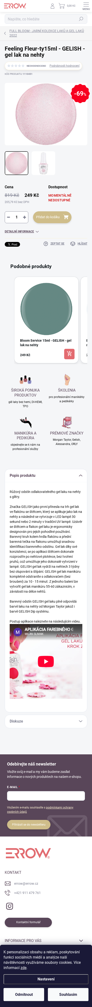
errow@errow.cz (26, 883)
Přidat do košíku (48, 217)
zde (23, 967)
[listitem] (46, 320)
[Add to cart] (69, 354)
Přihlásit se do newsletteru (29, 824)
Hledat (81, 19)
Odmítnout (24, 994)
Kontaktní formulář (28, 922)
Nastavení (46, 979)
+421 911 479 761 (27, 893)
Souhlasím (68, 994)
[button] (9, 320)
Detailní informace (19, 231)
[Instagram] (9, 905)
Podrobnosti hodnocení (64, 65)
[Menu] (86, 6)
